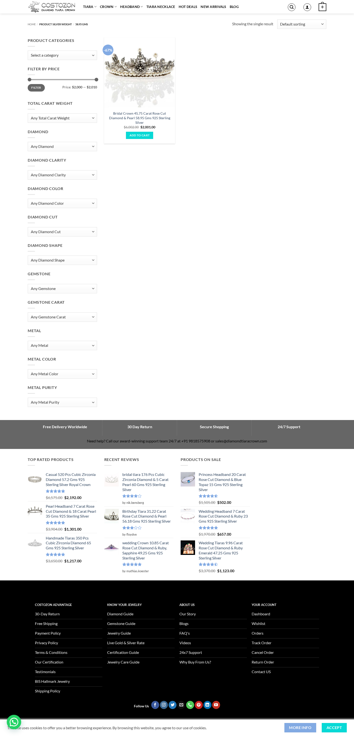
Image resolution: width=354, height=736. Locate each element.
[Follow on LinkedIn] (207, 705)
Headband (130, 7)
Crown (106, 7)
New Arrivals (213, 7)
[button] (291, 7)
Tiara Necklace (160, 7)
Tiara (88, 7)
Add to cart (140, 135)
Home (32, 24)
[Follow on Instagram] (164, 705)
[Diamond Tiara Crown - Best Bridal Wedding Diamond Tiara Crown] (52, 6)
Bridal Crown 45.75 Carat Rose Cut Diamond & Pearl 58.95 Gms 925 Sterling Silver (139, 117)
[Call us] (190, 705)
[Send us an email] (181, 705)
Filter (36, 87)
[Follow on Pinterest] (199, 705)
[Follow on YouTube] (216, 705)
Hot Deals (188, 7)
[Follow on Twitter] (173, 705)
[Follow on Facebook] (155, 705)
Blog (234, 7)
